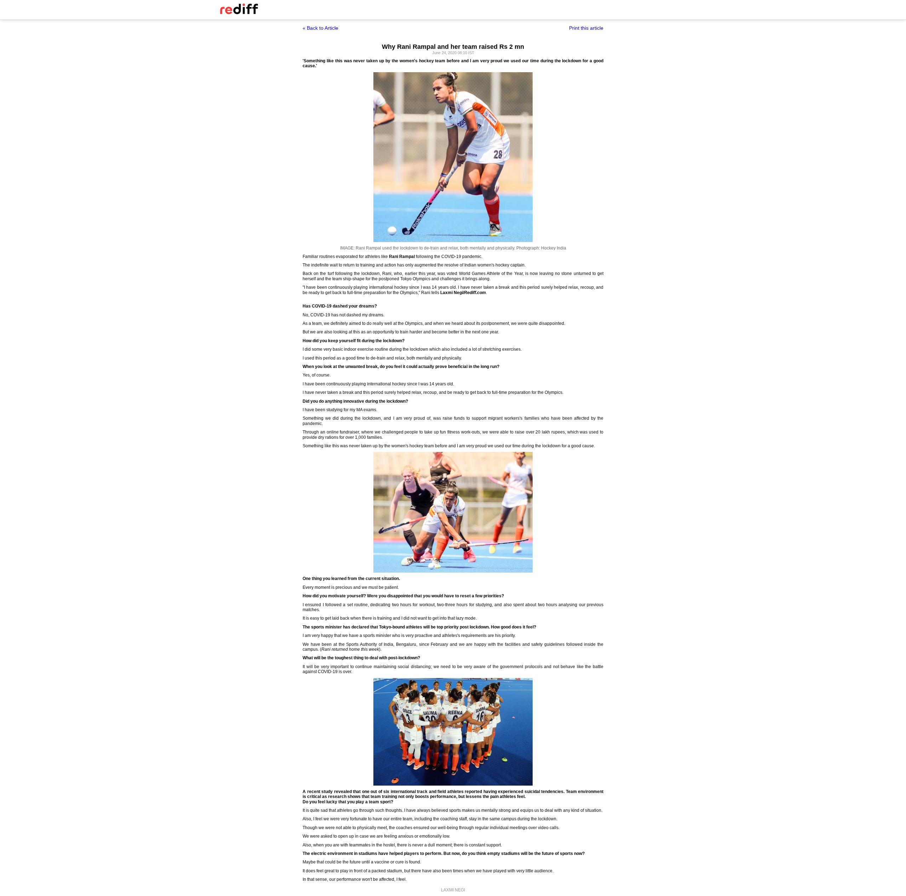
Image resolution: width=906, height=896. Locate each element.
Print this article (586, 28)
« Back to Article (320, 28)
